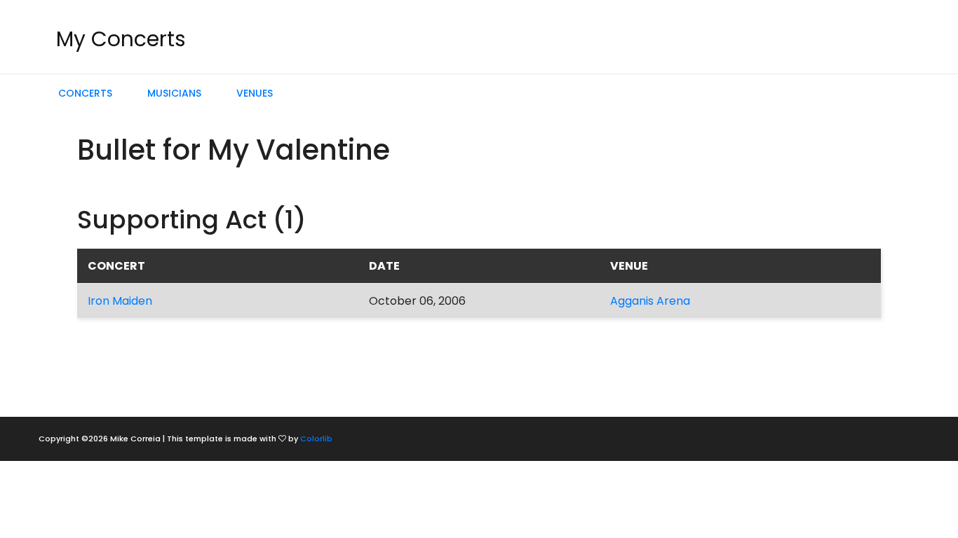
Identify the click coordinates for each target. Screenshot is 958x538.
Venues (254, 93)
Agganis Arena (650, 301)
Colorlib (316, 438)
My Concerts (121, 39)
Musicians (174, 93)
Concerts (85, 93)
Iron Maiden (120, 301)
